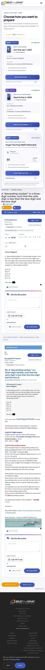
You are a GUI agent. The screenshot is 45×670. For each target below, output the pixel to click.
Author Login (22, 626)
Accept (20, 665)
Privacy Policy (15, 659)
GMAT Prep (22, 613)
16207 (11, 362)
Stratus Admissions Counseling (33, 650)
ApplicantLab (33, 635)
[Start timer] (6, 238)
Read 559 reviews (10, 178)
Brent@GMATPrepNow (13, 380)
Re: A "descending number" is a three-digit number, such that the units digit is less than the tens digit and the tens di (22, 374)
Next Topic (37, 212)
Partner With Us (22, 618)
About (22, 623)
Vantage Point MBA (33, 653)
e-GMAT (12, 633)
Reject (8, 665)
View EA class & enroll (21, 124)
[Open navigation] (41, 3)
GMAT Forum (22, 611)
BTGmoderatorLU (12, 230)
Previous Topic (12, 212)
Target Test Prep (12, 643)
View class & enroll (21, 77)
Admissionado (33, 633)
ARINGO (33, 638)
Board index (5, 189)
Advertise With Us (22, 621)
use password (11, 322)
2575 (10, 224)
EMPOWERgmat (12, 635)
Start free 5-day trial (21, 173)
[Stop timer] (9, 238)
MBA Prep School (33, 643)
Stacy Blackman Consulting (33, 648)
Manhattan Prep (12, 640)
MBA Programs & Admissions (22, 616)
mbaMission (33, 640)
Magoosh (12, 638)
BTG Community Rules (22, 608)
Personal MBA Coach (33, 645)
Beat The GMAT (12, 337)
